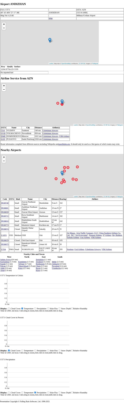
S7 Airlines (107, 235)
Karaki (3, 264)
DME (3, 136)
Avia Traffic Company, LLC (87, 233)
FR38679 (4, 240)
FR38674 (4, 229)
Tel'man (21, 264)
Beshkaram (40, 264)
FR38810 (4, 221)
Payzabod (55, 266)
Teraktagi (39, 262)
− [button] (4, 27)
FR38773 (4, 225)
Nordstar (70, 249)
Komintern (22, 262)
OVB (3, 133)
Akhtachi (55, 264)
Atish (2, 268)
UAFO (4, 235)
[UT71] (49, 40)
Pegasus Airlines (95, 235)
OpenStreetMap (66, 63)
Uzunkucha (56, 268)
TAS (3, 130)
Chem (38, 266)
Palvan (3, 266)
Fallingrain (95, 63)
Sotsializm (40, 260)
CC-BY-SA (82, 63)
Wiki (51, 18)
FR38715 (4, 216)
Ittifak (54, 262)
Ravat (38, 268)
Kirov (20, 268)
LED (3, 139)
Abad (2, 270)
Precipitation (41, 309)
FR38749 (4, 203)
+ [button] (4, 24)
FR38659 (4, 212)
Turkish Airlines (73, 237)
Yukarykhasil (23, 266)
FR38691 (4, 208)
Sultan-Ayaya (5, 260)
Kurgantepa (4, 262)
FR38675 (4, 244)
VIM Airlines (64, 136)
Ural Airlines (85, 237)
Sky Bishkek (117, 235)
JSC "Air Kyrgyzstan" (79, 235)
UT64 (3, 249)
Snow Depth (66, 309)
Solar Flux (54, 309)
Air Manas (71, 233)
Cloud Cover (15, 309)
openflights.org (64, 144)
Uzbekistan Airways (50, 130)
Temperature (28, 309)
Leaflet (51, 63)
